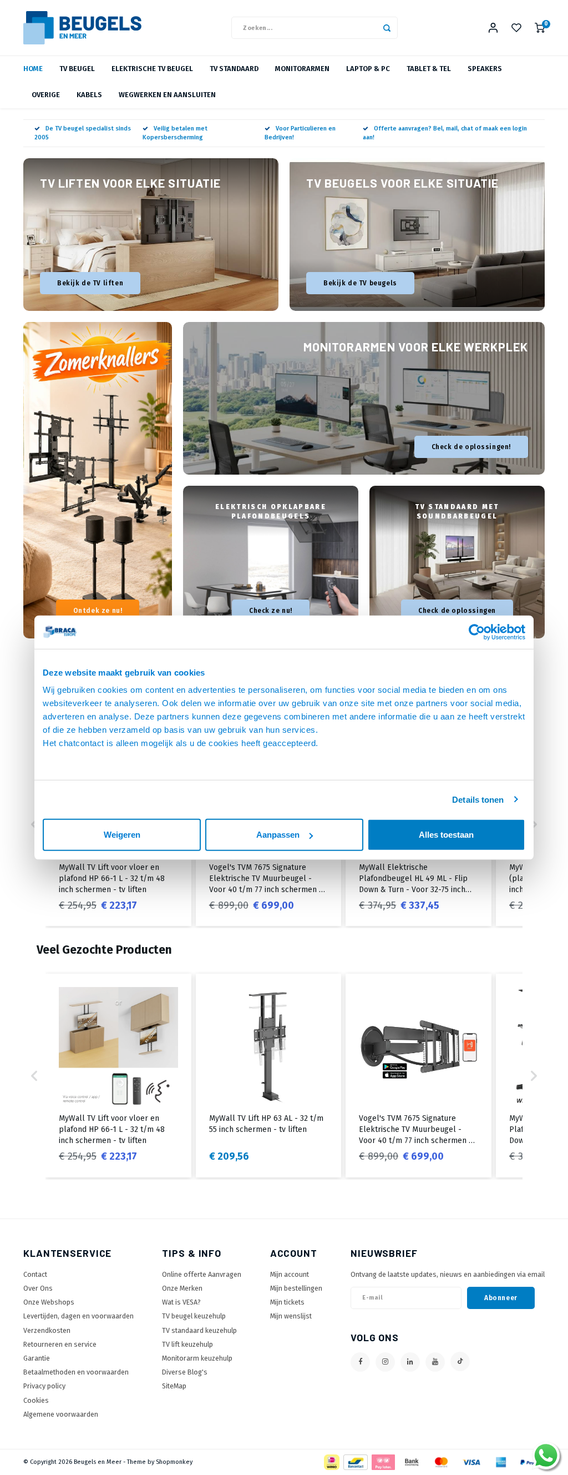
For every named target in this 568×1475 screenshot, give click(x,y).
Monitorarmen (302, 68)
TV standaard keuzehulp (199, 1330)
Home (33, 68)
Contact (35, 1274)
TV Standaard (234, 68)
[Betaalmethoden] (331, 1461)
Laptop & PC (368, 68)
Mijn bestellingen (296, 1288)
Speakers (485, 68)
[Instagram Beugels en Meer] (385, 1362)
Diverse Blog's (184, 1372)
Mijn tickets (287, 1302)
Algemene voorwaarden (60, 1414)
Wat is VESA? (181, 1302)
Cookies (36, 1400)
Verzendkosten (46, 1330)
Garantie (36, 1358)
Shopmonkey (174, 1462)
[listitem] (118, 1075)
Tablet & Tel (429, 68)
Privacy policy (44, 1386)
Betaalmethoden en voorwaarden (76, 1372)
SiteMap (174, 1386)
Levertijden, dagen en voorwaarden (78, 1316)
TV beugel (77, 68)
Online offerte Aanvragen (201, 1274)
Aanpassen (278, 834)
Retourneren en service (60, 1344)
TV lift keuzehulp (187, 1344)
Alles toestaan (446, 834)
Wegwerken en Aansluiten (167, 94)
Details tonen (478, 799)
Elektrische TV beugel (152, 68)
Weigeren (122, 834)
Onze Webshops (48, 1302)
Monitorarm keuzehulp (197, 1358)
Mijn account (289, 1274)
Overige (46, 94)
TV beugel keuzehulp (194, 1316)
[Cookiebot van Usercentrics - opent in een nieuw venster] (476, 631)
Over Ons (38, 1288)
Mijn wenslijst (291, 1316)
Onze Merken (182, 1288)
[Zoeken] (387, 28)
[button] (534, 824)
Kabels (89, 94)
